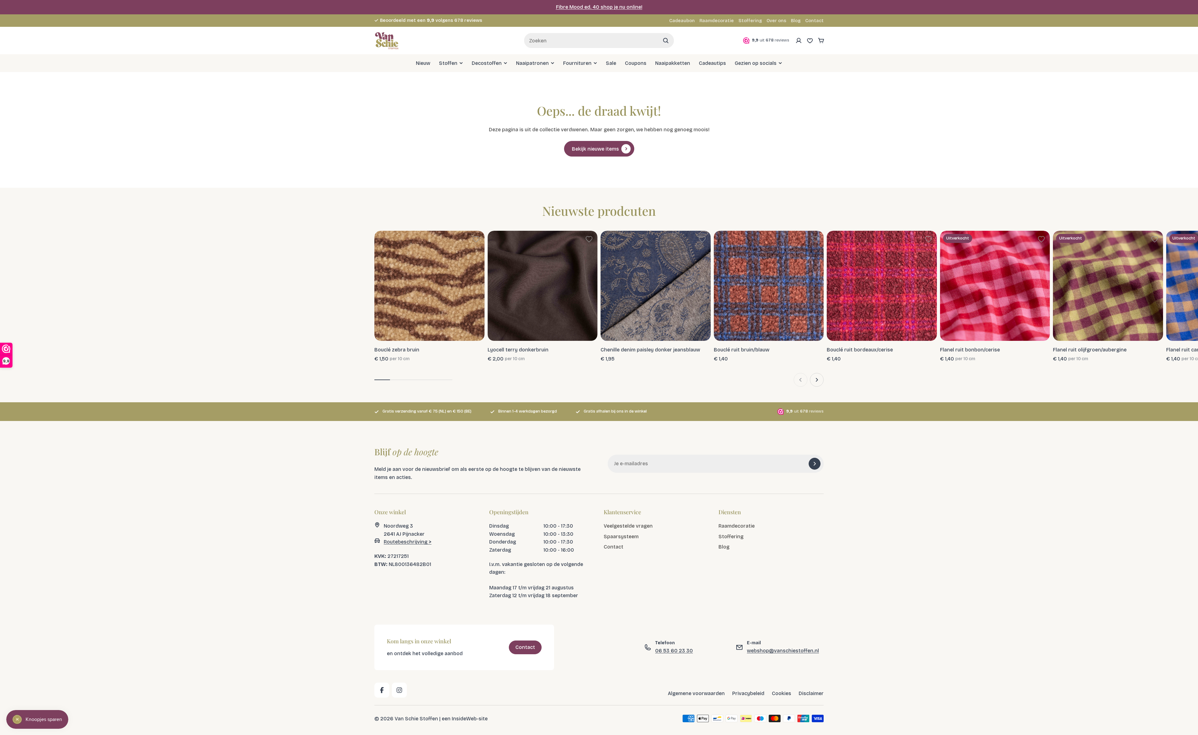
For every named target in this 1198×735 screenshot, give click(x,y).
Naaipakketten (672, 63)
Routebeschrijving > (407, 542)
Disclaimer (811, 693)
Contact (814, 20)
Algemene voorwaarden (696, 693)
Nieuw (423, 63)
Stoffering (750, 20)
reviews (468, 20)
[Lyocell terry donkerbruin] (543, 286)
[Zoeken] (666, 40)
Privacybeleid (748, 693)
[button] (476, 239)
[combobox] (599, 40)
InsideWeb (464, 719)
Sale (611, 63)
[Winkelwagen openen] (821, 40)
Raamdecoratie (716, 20)
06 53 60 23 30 (674, 651)
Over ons (776, 20)
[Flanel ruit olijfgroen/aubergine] (1108, 286)
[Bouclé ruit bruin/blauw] (769, 286)
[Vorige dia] (800, 380)
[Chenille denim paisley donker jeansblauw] (656, 286)
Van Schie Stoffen (416, 719)
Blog (796, 20)
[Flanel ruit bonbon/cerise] (995, 286)
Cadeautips (712, 63)
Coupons (635, 63)
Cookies (781, 693)
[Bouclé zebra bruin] (429, 286)
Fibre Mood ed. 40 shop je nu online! (599, 7)
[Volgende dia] (817, 380)
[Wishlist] (810, 40)
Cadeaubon (682, 20)
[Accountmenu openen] (798, 40)
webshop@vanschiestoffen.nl (783, 651)
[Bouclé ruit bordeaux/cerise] (882, 286)
